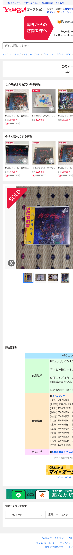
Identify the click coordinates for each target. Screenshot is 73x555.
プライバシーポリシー (46, 543)
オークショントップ (12, 54)
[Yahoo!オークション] (24, 8)
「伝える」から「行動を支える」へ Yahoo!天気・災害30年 (35, 3)
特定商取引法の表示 (54, 547)
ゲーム (46, 54)
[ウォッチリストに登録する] (25, 109)
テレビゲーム (57, 54)
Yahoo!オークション (53, 538)
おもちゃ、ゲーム (32, 54)
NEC (68, 54)
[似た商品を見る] (11, 263)
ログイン (51, 12)
